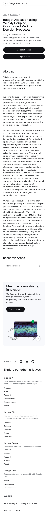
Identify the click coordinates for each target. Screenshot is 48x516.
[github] (32, 361)
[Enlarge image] (38, 338)
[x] (15, 361)
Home (5, 15)
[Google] (8, 496)
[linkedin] (21, 361)
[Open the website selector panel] (26, 3)
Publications (14, 15)
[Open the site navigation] (5, 4)
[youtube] (27, 361)
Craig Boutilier (9, 34)
